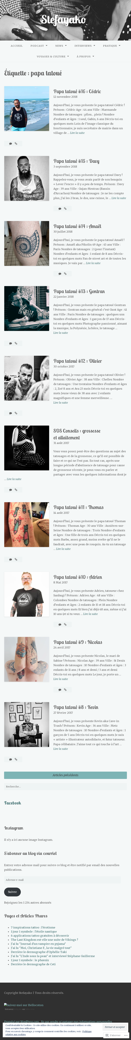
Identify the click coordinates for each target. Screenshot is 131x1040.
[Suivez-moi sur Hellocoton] (23, 1005)
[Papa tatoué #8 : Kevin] (16, 759)
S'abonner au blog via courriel (30, 853)
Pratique (110, 45)
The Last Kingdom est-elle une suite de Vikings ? (44, 939)
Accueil (17, 45)
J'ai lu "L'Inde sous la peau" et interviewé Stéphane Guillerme (53, 956)
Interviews (83, 45)
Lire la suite (77, 133)
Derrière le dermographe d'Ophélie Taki (39, 952)
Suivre (12, 892)
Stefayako (17, 1009)
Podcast (37, 45)
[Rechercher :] (65, 786)
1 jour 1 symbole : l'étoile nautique (34, 931)
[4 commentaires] (11, 413)
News (59, 45)
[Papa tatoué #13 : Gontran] (16, 343)
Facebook (12, 803)
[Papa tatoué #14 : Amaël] (65, 273)
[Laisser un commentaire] (11, 143)
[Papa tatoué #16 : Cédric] (16, 143)
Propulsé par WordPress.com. (22, 1021)
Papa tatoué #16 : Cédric (77, 91)
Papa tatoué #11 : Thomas (78, 507)
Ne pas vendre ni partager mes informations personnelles (76, 1021)
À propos (84, 56)
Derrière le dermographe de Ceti (33, 964)
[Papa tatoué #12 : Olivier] (16, 413)
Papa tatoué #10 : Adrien (77, 577)
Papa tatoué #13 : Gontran (79, 291)
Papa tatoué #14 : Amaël (77, 226)
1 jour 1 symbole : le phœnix (30, 960)
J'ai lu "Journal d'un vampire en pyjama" (38, 943)
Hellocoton (29, 1009)
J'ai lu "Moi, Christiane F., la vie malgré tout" (41, 948)
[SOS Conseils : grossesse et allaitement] (16, 489)
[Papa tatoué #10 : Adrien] (65, 624)
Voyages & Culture (51, 56)
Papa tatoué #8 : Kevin (75, 707)
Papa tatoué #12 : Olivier (77, 361)
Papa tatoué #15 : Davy (76, 161)
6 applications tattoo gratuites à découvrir (40, 935)
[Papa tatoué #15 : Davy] (65, 208)
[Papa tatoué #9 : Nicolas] (65, 689)
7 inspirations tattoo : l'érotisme (33, 927)
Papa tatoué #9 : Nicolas (77, 642)
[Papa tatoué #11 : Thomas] (16, 559)
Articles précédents (65, 775)
